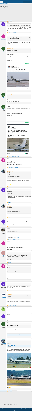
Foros (2, 2)
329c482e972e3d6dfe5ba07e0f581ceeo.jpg (14, 345)
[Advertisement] (16, 14)
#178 (30, 314)
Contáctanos (15, 408)
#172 (30, 241)
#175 (30, 282)
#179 (30, 322)
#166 (30, 158)
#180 (30, 339)
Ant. (1, 20)
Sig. (10, 20)
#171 (30, 228)
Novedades (5, 2)
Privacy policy (24, 408)
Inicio (29, 408)
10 (8, 20)
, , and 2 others (13, 156)
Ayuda (27, 408)
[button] (7, 2)
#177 (30, 307)
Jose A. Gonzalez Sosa (3, 7)
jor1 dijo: (8, 24)
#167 (30, 169)
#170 (30, 219)
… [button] (4, 20)
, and (12, 32)
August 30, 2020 (18, 237)
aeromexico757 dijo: (9, 48)
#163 (30, 46)
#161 (30, 22)
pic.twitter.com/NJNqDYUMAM (14, 235)
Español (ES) (2, 408)
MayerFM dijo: (9, 94)
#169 (30, 204)
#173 (30, 251)
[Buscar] (31, 2)
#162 (30, 34)
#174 (30, 264)
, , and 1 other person (13, 167)
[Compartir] (29, 22)
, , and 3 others (12, 186)
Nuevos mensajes (2, 3)
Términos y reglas (20, 408)
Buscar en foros (7, 3)
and (12, 226)
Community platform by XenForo (16, 410)
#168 (30, 188)
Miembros (10, 2)
